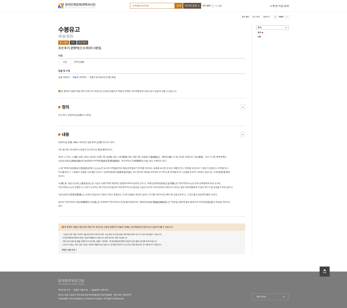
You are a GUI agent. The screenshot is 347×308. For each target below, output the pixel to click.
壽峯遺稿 (65, 36)
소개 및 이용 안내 (279, 6)
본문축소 (287, 17)
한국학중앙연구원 (71, 282)
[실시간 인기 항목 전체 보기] (212, 5)
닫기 (242, 107)
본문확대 (275, 17)
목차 (259, 27)
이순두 (76, 77)
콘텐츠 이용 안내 (68, 250)
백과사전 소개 (64, 290)
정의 (259, 32)
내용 (259, 37)
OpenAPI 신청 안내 (99, 290)
